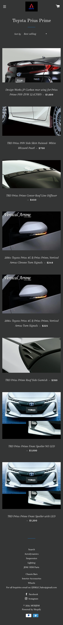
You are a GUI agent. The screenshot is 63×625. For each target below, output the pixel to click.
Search (31, 549)
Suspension (31, 558)
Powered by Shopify (31, 609)
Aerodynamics (32, 554)
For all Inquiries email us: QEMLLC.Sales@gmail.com (31, 587)
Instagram (33, 598)
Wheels (31, 583)
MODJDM (35, 605)
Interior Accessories (31, 578)
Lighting (31, 562)
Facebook (33, 594)
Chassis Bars (31, 574)
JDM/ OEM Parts (31, 567)
